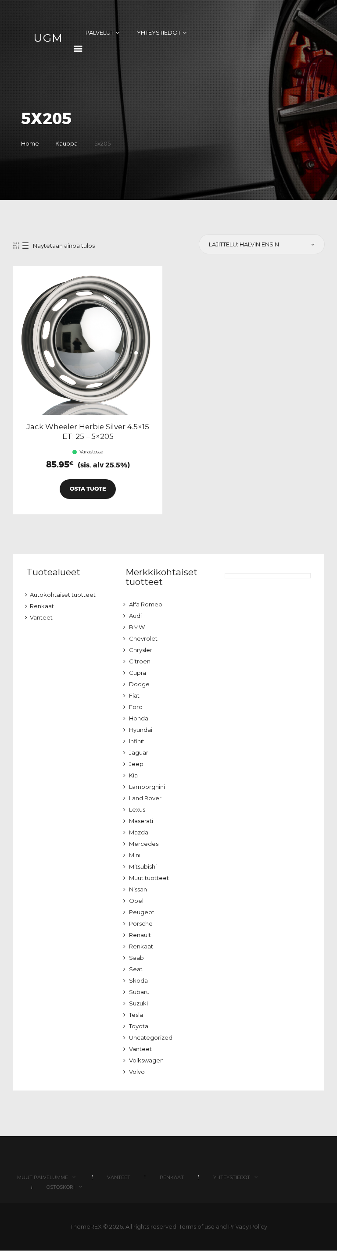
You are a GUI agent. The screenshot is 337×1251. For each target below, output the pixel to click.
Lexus (137, 809)
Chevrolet (143, 638)
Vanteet (41, 617)
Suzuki (138, 1003)
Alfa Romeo (145, 604)
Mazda (138, 832)
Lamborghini (147, 786)
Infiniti (137, 741)
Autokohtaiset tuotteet (63, 594)
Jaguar (138, 752)
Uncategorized (150, 1037)
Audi (135, 615)
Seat (136, 969)
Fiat (134, 695)
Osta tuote (88, 488)
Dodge (139, 684)
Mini (134, 855)
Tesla (136, 1014)
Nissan (138, 889)
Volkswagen (146, 1060)
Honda (138, 718)
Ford (136, 706)
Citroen (140, 661)
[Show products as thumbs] (16, 245)
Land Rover (145, 798)
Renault (140, 934)
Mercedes (143, 843)
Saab (136, 957)
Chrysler (140, 649)
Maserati (141, 820)
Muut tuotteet (149, 877)
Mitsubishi (143, 866)
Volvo (137, 1071)
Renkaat (42, 605)
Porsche (141, 923)
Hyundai (140, 729)
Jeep (136, 763)
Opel (136, 900)
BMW (137, 627)
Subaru (139, 991)
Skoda (138, 980)
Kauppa (66, 143)
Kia (133, 775)
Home (30, 143)
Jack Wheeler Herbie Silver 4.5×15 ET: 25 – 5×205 (87, 431)
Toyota (138, 1026)
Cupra (137, 672)
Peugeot (141, 912)
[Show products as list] (25, 245)
